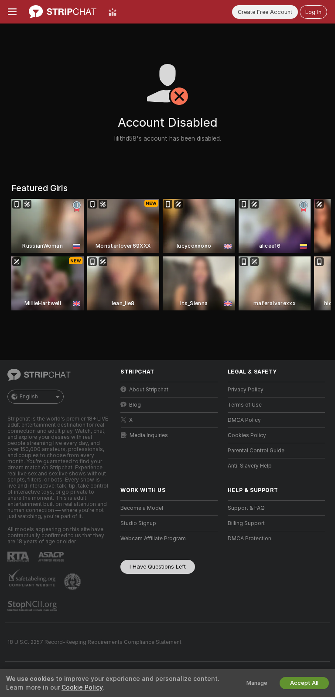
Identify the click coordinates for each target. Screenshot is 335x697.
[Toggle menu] (12, 12)
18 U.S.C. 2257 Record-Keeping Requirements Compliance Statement (94, 642)
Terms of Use (245, 405)
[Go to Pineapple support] (73, 581)
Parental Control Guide (256, 451)
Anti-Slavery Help (250, 466)
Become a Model (141, 508)
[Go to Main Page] (62, 12)
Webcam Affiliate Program (153, 538)
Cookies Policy (247, 435)
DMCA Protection (249, 538)
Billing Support (246, 523)
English (29, 397)
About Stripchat (148, 390)
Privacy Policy (245, 390)
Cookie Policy (82, 687)
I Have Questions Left (158, 566)
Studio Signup (138, 523)
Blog (135, 405)
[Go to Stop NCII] (33, 606)
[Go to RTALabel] (19, 556)
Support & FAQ (246, 508)
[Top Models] (112, 12)
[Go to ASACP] (52, 557)
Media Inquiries (149, 435)
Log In (313, 12)
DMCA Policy (244, 420)
